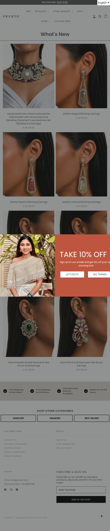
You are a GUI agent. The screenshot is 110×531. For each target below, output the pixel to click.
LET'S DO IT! (72, 274)
